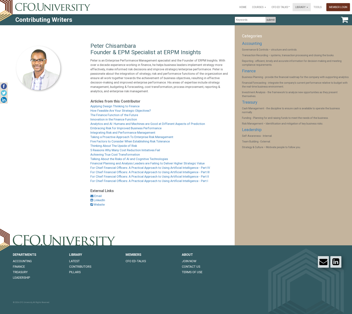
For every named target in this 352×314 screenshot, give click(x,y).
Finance (249, 71)
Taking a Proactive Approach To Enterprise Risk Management (131, 137)
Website (99, 204)
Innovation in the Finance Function (113, 119)
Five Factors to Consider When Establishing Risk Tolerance (130, 141)
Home (243, 7)
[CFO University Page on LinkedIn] (335, 262)
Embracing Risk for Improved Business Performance (126, 128)
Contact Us (191, 266)
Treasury (249, 102)
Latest (74, 261)
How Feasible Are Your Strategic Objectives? (120, 110)
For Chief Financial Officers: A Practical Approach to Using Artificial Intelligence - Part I (149, 181)
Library (300, 7)
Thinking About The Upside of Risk (113, 146)
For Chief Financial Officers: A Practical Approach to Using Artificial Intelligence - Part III (150, 172)
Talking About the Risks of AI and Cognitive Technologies (129, 159)
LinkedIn (99, 200)
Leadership (252, 129)
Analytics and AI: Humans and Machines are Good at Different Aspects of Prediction (147, 124)
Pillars (75, 272)
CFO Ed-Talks (136, 261)
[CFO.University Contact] (323, 262)
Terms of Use (192, 272)
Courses (258, 7)
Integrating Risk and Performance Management (122, 132)
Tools (318, 7)
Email (98, 196)
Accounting (252, 43)
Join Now (189, 261)
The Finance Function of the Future (114, 115)
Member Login (338, 7)
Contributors (80, 266)
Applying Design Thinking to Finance (115, 106)
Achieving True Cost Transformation (115, 154)
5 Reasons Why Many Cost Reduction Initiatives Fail (125, 150)
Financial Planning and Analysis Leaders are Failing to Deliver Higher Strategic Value (147, 163)
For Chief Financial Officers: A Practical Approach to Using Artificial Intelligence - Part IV (150, 168)
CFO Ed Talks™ (281, 7)
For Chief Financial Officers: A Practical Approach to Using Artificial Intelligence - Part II (149, 176)
